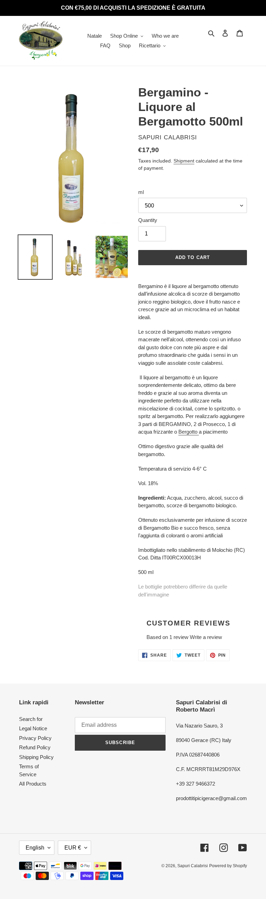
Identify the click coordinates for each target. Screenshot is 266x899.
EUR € (72, 848)
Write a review (206, 637)
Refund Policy (35, 747)
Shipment (184, 161)
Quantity (147, 220)
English (35, 848)
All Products (32, 784)
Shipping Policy (36, 757)
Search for (31, 719)
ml (141, 192)
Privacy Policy (35, 738)
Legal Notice (33, 728)
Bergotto (188, 432)
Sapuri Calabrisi (192, 865)
